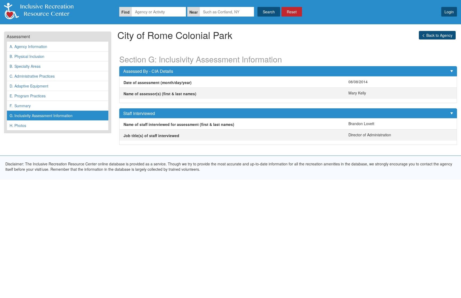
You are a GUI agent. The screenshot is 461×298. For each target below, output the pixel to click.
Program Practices (28, 95)
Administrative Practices (32, 76)
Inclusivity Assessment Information (41, 115)
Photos (18, 125)
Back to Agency (439, 35)
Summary (20, 105)
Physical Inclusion (27, 56)
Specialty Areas (25, 66)
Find (125, 12)
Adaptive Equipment (29, 86)
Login (449, 11)
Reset (292, 11)
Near (193, 12)
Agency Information (28, 46)
